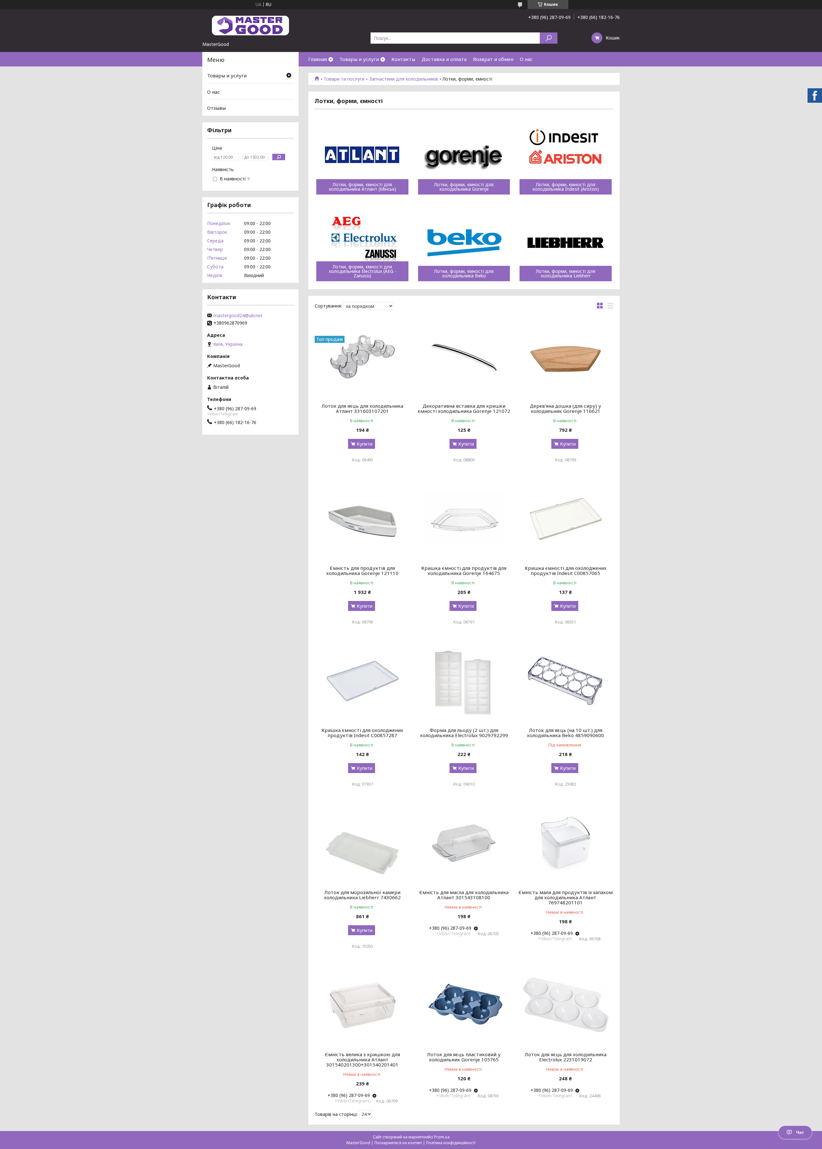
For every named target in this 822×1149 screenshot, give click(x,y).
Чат (800, 1132)
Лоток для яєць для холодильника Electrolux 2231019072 (566, 1057)
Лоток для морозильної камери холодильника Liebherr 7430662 (362, 895)
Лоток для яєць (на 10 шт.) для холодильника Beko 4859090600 (565, 732)
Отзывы (216, 108)
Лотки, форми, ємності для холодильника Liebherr (565, 273)
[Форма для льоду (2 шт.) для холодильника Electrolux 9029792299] (464, 681)
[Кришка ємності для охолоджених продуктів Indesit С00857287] (362, 681)
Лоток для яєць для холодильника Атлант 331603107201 (362, 408)
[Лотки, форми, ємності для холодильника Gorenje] (464, 156)
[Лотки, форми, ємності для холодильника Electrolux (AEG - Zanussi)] (362, 243)
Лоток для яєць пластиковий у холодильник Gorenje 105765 (464, 1057)
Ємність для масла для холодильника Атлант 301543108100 (464, 895)
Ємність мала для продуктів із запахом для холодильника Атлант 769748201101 (566, 897)
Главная (317, 59)
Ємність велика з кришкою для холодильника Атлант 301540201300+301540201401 (362, 1059)
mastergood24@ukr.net (238, 315)
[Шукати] (548, 38)
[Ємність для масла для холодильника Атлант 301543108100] (464, 843)
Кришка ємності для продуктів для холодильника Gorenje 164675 (463, 570)
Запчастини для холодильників (403, 79)
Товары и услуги (359, 59)
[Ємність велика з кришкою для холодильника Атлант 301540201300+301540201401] (362, 1005)
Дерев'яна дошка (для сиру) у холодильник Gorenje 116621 (565, 408)
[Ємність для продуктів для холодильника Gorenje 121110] (362, 519)
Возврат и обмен (493, 59)
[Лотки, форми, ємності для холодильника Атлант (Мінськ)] (362, 156)
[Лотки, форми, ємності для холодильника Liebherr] (565, 243)
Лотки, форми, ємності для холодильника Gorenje (464, 186)
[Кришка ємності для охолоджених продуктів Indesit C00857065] (565, 519)
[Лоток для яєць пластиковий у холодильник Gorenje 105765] (464, 1005)
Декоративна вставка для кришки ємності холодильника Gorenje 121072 (464, 408)
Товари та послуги (344, 79)
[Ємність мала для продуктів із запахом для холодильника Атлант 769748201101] (565, 843)
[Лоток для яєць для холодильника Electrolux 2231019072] (565, 1005)
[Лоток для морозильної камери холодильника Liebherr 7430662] (362, 843)
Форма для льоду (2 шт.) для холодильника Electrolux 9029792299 (464, 732)
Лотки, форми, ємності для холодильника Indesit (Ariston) (565, 186)
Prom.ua (442, 1137)
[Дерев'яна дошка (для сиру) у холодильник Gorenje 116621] (565, 357)
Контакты (403, 59)
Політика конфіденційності (451, 1142)
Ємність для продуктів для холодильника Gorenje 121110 (362, 570)
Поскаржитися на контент (398, 1142)
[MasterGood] (250, 25)
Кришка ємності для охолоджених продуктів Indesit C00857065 (566, 570)
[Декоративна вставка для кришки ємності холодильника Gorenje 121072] (464, 357)
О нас (526, 59)
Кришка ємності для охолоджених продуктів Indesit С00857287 (362, 732)
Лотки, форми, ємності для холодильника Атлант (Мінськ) (362, 186)
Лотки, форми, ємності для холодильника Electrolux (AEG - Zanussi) (362, 271)
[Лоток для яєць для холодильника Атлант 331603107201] (362, 357)
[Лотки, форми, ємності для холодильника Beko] (464, 243)
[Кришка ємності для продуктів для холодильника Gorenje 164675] (464, 519)
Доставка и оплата (444, 59)
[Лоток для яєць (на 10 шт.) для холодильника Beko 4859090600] (565, 681)
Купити (364, 444)
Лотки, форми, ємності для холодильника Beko (464, 273)
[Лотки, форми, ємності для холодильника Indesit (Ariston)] (565, 156)
